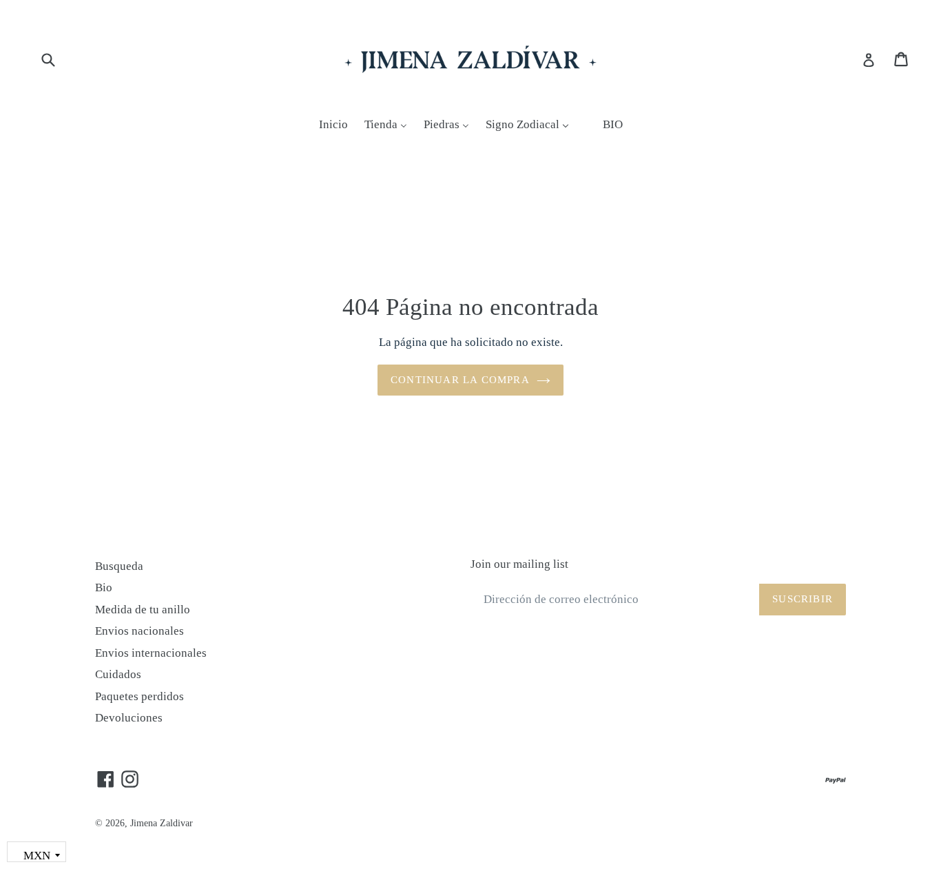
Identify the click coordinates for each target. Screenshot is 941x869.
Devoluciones (129, 717)
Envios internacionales (151, 653)
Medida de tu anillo (142, 609)
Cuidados (118, 674)
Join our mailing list (519, 564)
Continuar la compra (460, 379)
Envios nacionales (139, 630)
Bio (103, 587)
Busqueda (119, 566)
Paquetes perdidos (139, 696)
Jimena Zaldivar (161, 823)
